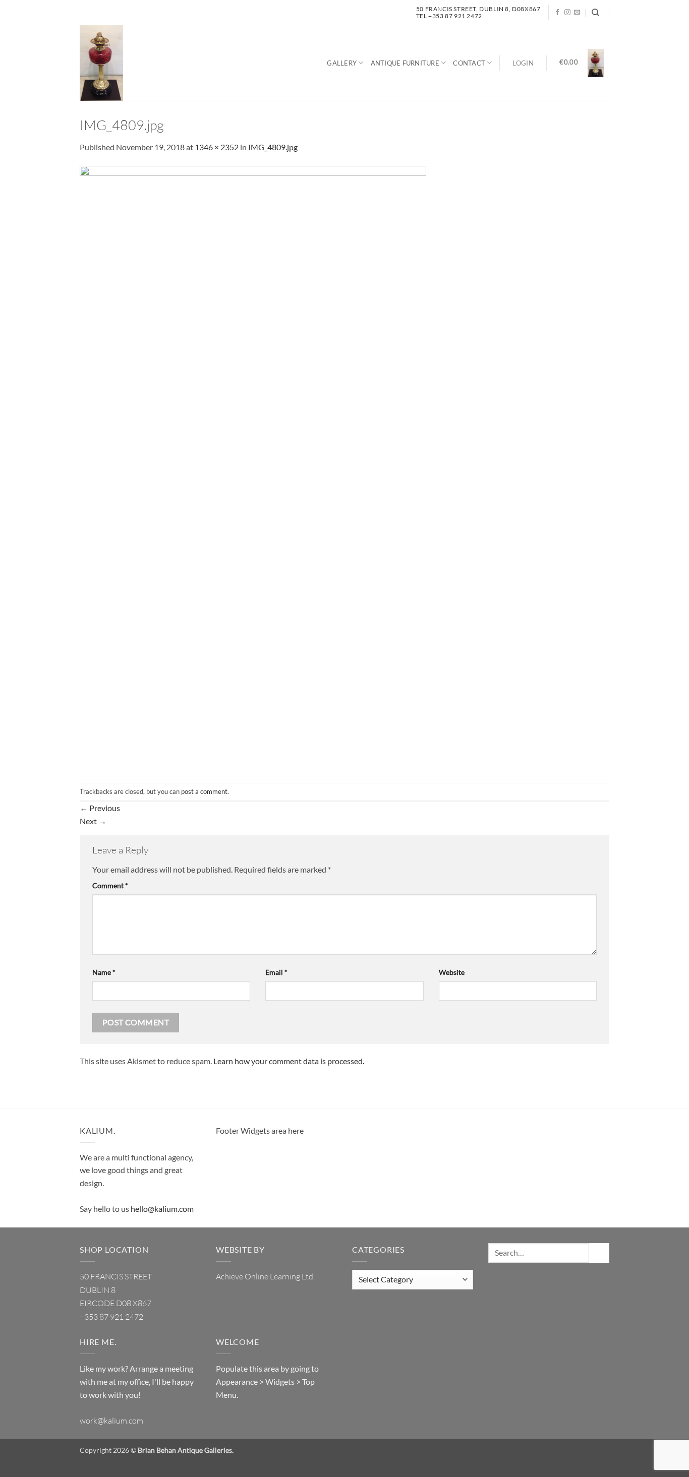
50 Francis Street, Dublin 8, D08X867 (478, 9)
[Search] (595, 13)
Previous (100, 808)
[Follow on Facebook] (557, 12)
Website (452, 972)
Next (93, 821)
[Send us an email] (577, 12)
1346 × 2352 (217, 147)
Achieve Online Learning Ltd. (265, 1276)
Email (276, 972)
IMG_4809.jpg (273, 147)
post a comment (204, 791)
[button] (523, 63)
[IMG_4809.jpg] (253, 467)
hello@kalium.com (162, 1208)
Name (104, 972)
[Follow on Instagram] (567, 12)
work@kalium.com (111, 1421)
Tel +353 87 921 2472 (449, 16)
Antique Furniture (405, 63)
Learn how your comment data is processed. (288, 1061)
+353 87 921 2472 (111, 1317)
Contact (469, 63)
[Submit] (599, 1253)
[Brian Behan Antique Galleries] (101, 63)
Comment (110, 885)
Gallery (342, 63)
